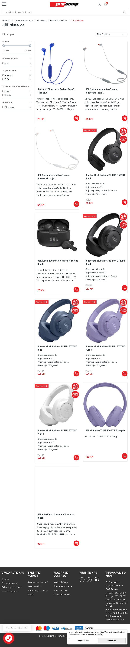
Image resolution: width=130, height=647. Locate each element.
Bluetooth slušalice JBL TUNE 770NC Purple (105, 348)
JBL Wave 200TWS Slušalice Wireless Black (57, 262)
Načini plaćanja (61, 582)
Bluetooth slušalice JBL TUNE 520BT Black (105, 177)
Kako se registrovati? (38, 582)
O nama (5, 579)
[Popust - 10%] (105, 149)
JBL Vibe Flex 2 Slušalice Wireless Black (55, 516)
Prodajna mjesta (10, 583)
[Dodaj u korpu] (76, 118)
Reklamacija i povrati (38, 590)
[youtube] (96, 579)
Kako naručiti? (34, 586)
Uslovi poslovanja (62, 594)
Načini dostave (61, 590)
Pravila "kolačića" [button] (95, 634)
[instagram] (89, 579)
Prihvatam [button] (111, 640)
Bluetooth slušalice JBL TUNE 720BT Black (105, 262)
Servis (31, 594)
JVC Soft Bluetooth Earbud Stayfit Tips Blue (56, 91)
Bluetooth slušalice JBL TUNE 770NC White (57, 432)
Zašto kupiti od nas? (11, 587)
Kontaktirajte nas (10, 591)
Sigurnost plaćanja (63, 586)
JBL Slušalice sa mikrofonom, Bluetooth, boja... (101, 91)
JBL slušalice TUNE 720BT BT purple (105, 430)
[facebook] (82, 579)
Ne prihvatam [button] (83, 640)
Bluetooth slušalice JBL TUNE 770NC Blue (57, 348)
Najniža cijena (111, 34)
